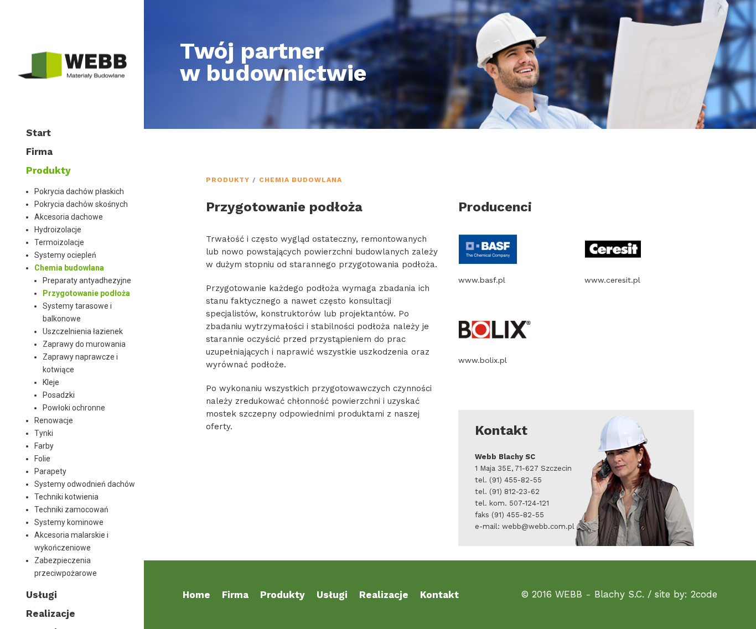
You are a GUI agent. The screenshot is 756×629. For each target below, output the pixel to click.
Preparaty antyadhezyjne (87, 280)
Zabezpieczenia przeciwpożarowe (65, 567)
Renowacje (53, 420)
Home (196, 594)
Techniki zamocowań (71, 509)
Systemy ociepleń (65, 255)
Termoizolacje (59, 242)
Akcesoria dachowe (68, 216)
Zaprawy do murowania (86, 344)
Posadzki (59, 395)
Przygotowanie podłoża (86, 293)
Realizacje (50, 613)
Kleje (51, 382)
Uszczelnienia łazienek (83, 331)
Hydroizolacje (57, 229)
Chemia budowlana (69, 267)
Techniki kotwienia (66, 496)
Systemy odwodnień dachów (84, 484)
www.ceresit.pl (612, 279)
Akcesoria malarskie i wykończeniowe (71, 541)
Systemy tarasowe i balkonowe (77, 312)
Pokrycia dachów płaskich (79, 191)
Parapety (50, 471)
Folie (42, 458)
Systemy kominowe (68, 522)
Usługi (41, 594)
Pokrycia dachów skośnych (81, 204)
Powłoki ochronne (74, 407)
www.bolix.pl (482, 360)
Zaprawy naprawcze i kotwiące (80, 363)
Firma (39, 151)
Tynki (43, 433)
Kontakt (439, 594)
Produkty (48, 170)
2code (704, 594)
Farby (44, 445)
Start (38, 132)
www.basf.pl (481, 279)
